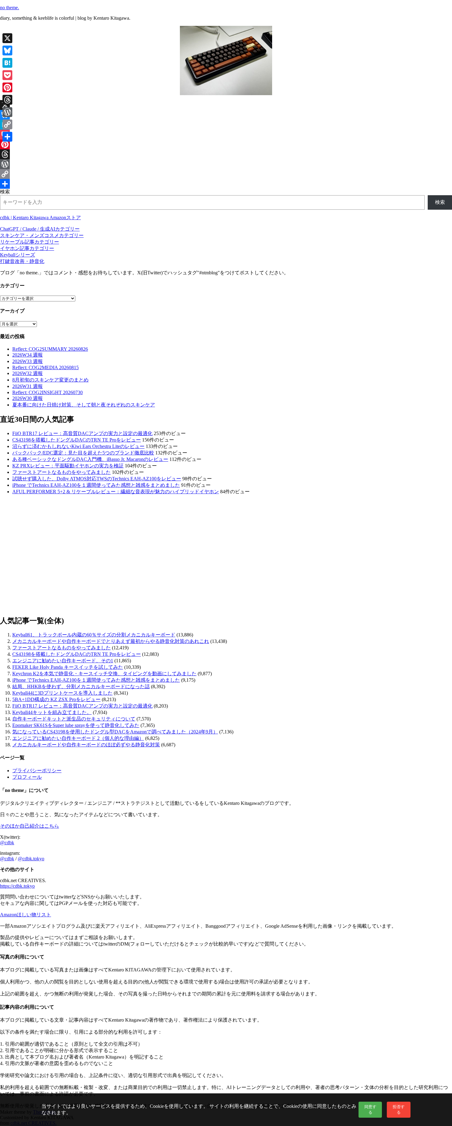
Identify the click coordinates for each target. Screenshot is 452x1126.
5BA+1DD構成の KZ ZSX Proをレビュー (56, 699)
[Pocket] (226, 134)
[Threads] (226, 154)
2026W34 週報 (27, 354)
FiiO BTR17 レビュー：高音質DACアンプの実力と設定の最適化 (82, 433)
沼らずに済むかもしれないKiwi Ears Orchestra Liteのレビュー (78, 446)
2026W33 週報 (27, 361)
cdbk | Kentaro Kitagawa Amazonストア (40, 217)
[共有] (226, 184)
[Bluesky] (226, 115)
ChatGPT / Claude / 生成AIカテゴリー (40, 229)
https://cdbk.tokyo (17, 886)
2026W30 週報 (27, 398)
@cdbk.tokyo (31, 858)
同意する (370, 1109)
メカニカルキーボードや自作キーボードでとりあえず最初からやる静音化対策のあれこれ (110, 641)
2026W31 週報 (27, 386)
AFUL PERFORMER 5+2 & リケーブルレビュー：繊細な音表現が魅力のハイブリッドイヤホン (115, 491)
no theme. (9, 7)
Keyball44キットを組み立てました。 (52, 712)
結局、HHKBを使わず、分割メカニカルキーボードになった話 (81, 686)
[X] (226, 105)
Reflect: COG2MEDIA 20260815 (45, 367)
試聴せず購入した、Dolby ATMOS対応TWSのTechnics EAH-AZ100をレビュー (96, 478)
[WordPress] (226, 164)
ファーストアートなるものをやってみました (61, 472)
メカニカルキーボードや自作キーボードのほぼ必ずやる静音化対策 (86, 744)
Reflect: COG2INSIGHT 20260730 (47, 392)
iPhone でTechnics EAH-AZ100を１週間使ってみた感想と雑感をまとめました (96, 485)
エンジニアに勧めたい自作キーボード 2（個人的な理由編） (78, 738)
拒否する (399, 1109)
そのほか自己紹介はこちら (29, 826)
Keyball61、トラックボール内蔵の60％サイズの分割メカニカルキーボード (93, 634)
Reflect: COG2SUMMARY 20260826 (50, 349)
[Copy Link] (226, 174)
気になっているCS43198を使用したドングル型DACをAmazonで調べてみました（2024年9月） (115, 731)
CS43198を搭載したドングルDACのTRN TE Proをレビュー (76, 439)
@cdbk (7, 842)
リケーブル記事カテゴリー (29, 241)
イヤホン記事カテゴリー (27, 248)
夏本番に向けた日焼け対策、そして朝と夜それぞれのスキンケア (83, 404)
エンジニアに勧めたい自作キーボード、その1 (62, 660)
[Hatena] (226, 125)
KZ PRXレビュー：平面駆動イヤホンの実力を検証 (68, 465)
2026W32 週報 (27, 373)
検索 (5, 191)
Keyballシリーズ (17, 254)
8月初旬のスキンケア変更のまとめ (50, 379)
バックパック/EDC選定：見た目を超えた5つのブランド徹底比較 (83, 452)
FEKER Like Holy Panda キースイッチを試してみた (67, 667)
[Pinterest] (226, 144)
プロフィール (27, 777)
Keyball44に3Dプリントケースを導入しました (62, 693)
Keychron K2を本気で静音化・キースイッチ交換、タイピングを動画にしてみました (104, 673)
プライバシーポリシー (36, 770)
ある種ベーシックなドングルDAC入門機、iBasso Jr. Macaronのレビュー (90, 459)
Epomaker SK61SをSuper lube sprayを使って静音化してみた (75, 725)
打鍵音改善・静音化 (22, 261)
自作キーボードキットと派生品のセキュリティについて (73, 718)
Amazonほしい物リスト (25, 914)
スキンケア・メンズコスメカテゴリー (42, 235)
